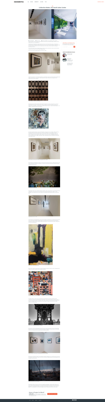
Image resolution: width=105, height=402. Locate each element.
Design (35, 41)
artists (53, 40)
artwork (56, 40)
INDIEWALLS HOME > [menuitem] (101, 1)
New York (32, 42)
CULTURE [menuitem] (41, 1)
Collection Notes (31, 41)
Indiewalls (55, 41)
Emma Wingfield (31, 40)
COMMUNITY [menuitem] (36, 1)
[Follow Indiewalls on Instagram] (75, 400)
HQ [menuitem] (28, 1)
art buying (50, 40)
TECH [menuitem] (46, 1)
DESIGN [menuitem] (31, 1)
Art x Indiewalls (36, 42)
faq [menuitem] (29, 400)
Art (48, 40)
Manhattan (41, 41)
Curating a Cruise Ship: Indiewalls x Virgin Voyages (70, 64)
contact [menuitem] (40, 400)
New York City (46, 41)
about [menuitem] (36, 400)
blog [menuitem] (33, 400)
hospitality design (50, 41)
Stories (43, 40)
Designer (46, 40)
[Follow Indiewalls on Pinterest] (73, 400)
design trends (38, 41)
